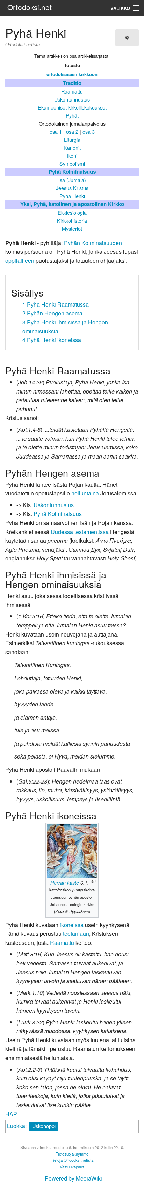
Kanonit (72, 147)
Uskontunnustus (72, 99)
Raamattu (72, 91)
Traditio (72, 83)
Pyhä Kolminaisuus (72, 172)
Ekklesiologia (72, 212)
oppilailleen (19, 261)
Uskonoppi (44, 1125)
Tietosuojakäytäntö (72, 1154)
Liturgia (72, 139)
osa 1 (56, 131)
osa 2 (72, 131)
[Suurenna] (93, 881)
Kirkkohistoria (72, 220)
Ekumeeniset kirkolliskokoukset (72, 107)
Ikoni (72, 155)
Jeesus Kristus (72, 188)
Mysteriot (72, 228)
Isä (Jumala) (72, 180)
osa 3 (88, 131)
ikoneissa (72, 925)
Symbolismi (72, 163)
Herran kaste (64, 882)
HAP (11, 1114)
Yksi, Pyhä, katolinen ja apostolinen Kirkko (72, 204)
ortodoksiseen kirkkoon (72, 74)
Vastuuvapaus (72, 1166)
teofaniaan (76, 934)
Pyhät (72, 115)
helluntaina (85, 493)
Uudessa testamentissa (80, 532)
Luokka (16, 1126)
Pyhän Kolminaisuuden (93, 243)
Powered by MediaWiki (73, 1178)
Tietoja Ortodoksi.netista (72, 1160)
